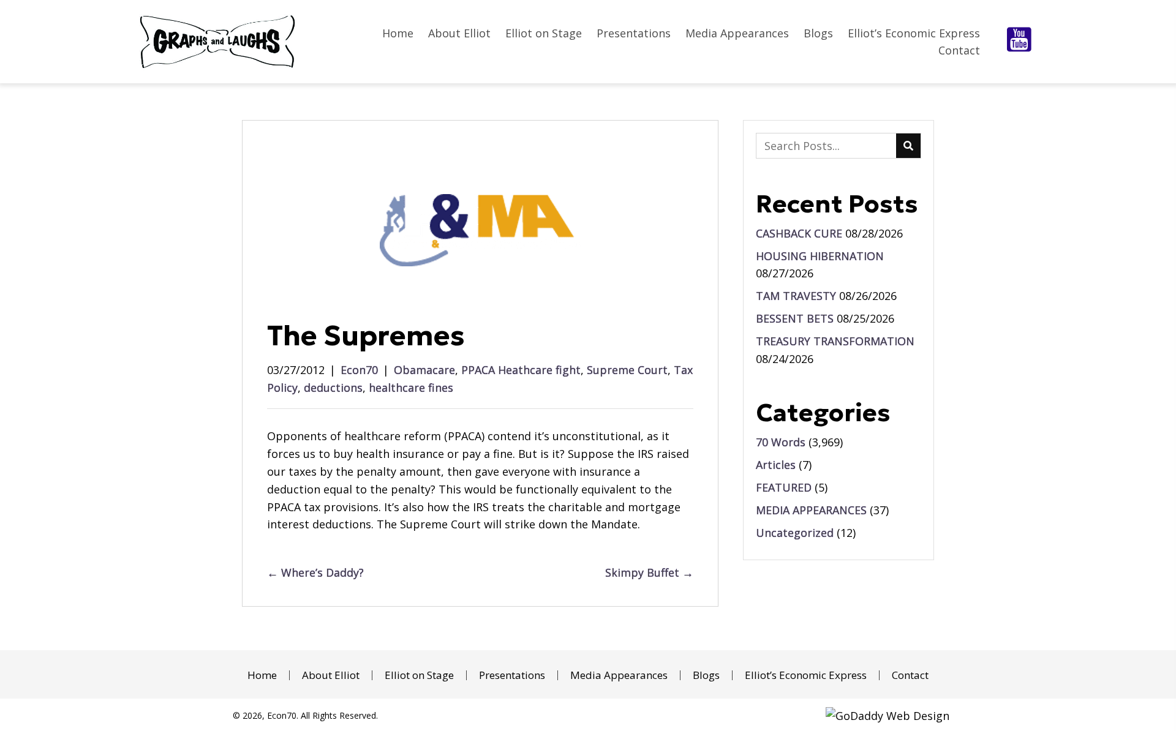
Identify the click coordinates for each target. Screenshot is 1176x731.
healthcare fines (411, 387)
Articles (776, 464)
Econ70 (359, 369)
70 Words (780, 442)
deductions (333, 387)
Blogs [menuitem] (706, 675)
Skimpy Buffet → (649, 572)
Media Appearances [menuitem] (619, 675)
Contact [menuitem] (910, 675)
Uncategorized (795, 532)
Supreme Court (627, 369)
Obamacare (424, 369)
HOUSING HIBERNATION (820, 256)
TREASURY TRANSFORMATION (835, 341)
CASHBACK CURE (799, 233)
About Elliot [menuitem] (331, 675)
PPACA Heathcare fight (521, 369)
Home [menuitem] (262, 675)
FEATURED (784, 487)
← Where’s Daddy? (315, 572)
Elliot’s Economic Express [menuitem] (806, 675)
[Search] (908, 145)
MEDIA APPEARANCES (811, 510)
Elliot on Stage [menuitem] (419, 675)
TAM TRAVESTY (796, 295)
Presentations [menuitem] (512, 675)
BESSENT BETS (795, 318)
